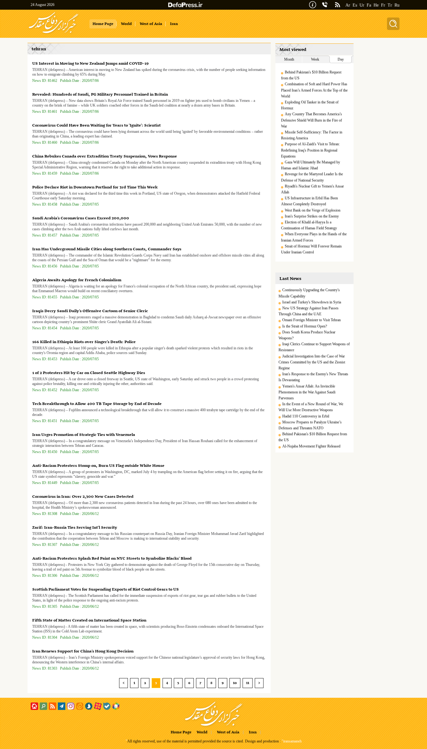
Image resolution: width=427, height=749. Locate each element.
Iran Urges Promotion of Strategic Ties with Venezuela (83, 434)
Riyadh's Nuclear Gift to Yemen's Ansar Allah (312, 189)
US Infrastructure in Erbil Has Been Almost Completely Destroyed (309, 201)
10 (235, 683)
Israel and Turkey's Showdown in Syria (311, 302)
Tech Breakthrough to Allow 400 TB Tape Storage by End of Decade (97, 403)
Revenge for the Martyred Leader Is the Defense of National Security (312, 177)
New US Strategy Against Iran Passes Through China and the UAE (309, 311)
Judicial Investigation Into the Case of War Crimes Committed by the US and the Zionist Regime (312, 362)
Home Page (181, 732)
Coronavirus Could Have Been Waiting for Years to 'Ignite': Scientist (96, 125)
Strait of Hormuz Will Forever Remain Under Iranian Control (311, 249)
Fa (369, 5)
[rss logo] (337, 5)
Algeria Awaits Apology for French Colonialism (76, 280)
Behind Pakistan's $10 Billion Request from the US (311, 75)
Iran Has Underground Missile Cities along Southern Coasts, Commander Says (106, 249)
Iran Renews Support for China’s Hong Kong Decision (82, 651)
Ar (347, 5)
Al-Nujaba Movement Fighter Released (311, 446)
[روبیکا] (116, 706)
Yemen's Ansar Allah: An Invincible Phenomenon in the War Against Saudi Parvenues (307, 392)
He (376, 5)
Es (355, 5)
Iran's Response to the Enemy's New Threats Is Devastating (313, 377)
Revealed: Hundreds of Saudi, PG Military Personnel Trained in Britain (100, 94)
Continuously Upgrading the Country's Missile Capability (309, 293)
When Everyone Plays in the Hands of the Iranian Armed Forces (314, 237)
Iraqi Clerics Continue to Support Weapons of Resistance (314, 347)
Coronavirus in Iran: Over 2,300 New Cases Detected (82, 496)
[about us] (312, 4)
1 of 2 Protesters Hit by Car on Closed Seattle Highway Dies (88, 373)
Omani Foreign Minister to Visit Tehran (311, 320)
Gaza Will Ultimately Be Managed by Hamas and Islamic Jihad (310, 165)
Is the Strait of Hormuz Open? (304, 326)
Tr (390, 5)
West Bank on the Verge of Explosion (312, 210)
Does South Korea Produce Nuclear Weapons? (307, 335)
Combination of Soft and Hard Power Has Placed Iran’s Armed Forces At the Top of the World (314, 90)
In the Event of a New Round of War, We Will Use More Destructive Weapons (311, 407)
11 (247, 683)
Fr (383, 5)
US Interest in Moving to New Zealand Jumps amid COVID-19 (90, 63)
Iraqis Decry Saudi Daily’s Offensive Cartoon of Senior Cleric (90, 311)
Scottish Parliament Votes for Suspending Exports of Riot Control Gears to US (105, 589)
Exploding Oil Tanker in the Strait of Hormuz (310, 105)
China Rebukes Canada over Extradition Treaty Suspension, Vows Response (104, 156)
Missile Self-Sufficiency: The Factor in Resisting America (311, 135)
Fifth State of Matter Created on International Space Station (89, 620)
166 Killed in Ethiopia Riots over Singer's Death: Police (84, 342)
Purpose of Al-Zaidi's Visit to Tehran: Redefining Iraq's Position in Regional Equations (310, 150)
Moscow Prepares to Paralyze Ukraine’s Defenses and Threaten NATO (310, 425)
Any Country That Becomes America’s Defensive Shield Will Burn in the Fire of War (311, 120)
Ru (396, 5)
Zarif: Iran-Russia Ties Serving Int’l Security (74, 527)
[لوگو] (54, 34)
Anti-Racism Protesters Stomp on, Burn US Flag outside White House (98, 465)
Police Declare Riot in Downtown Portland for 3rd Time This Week (95, 187)
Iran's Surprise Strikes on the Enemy (312, 216)
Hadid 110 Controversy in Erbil (305, 416)
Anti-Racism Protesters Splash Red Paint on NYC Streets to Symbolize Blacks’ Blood (112, 558)
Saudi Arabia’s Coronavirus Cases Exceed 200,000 (80, 218)
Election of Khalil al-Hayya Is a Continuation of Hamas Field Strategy (309, 225)
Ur (361, 5)
